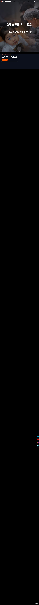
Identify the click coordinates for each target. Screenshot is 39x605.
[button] (37, 27)
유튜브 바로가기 (5, 59)
